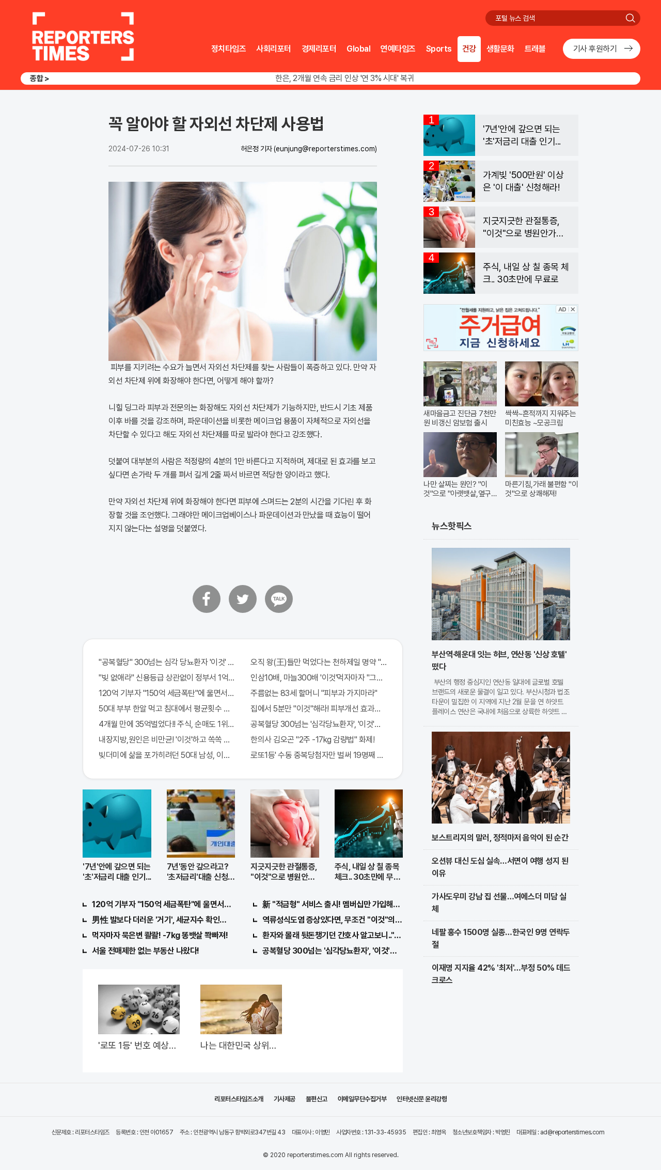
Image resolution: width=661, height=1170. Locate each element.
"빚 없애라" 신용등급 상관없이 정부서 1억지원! (167, 678)
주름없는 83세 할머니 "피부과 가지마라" (313, 693)
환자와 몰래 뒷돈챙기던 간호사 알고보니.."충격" (332, 935)
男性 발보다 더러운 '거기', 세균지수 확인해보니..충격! (162, 920)
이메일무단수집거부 (362, 1099)
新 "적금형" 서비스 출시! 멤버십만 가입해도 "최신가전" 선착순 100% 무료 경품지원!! (332, 904)
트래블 (535, 49)
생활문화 (500, 49)
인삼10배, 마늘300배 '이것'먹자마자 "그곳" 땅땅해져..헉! (318, 678)
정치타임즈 (228, 49)
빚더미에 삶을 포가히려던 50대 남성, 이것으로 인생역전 (167, 755)
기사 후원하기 (595, 49)
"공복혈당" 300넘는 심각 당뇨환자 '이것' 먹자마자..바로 (167, 662)
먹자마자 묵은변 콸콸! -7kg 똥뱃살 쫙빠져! (160, 935)
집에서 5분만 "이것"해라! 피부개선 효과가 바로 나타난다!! (318, 709)
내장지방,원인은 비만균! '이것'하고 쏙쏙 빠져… (167, 740)
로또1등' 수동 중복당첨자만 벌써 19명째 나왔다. (318, 755)
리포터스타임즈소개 (238, 1099)
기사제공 (284, 1099)
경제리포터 (319, 49)
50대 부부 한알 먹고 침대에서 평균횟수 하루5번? (167, 709)
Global (358, 49)
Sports (439, 49)
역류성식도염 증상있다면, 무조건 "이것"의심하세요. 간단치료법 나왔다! (332, 920)
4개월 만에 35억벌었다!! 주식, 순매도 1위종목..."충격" (167, 724)
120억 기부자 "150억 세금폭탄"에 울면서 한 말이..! (167, 693)
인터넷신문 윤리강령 (422, 1099)
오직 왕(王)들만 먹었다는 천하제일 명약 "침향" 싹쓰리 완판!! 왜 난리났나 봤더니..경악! (318, 662)
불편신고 (316, 1099)
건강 (469, 49)
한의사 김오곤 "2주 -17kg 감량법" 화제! (312, 740)
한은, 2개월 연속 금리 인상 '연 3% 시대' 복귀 (344, 78)
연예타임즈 (398, 49)
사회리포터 (273, 49)
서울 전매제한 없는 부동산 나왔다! (145, 951)
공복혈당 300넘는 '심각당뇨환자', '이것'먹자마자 (318, 724)
